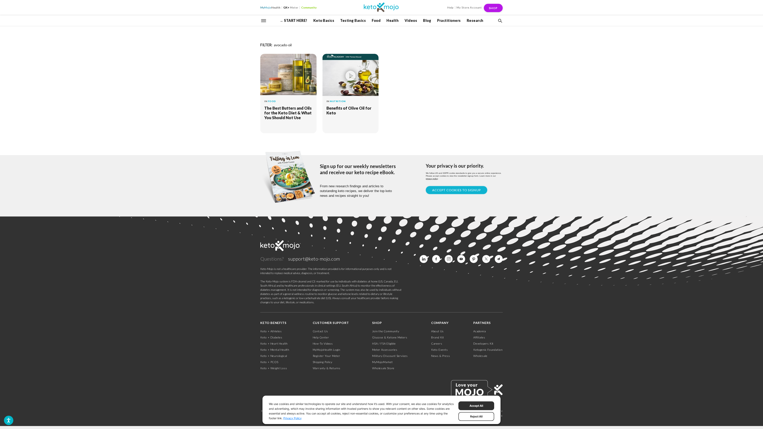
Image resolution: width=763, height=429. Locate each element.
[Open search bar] (500, 21)
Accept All (476, 405)
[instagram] (449, 259)
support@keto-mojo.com (314, 259)
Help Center (321, 337)
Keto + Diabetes (271, 337)
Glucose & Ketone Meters (389, 337)
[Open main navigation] (263, 20)
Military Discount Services (390, 356)
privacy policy (432, 179)
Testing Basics (353, 20)
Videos (411, 20)
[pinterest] (474, 259)
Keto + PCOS (269, 362)
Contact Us (320, 331)
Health (270, 7)
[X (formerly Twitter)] (486, 259)
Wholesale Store (383, 368)
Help (450, 7)
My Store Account (469, 7)
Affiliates (479, 337)
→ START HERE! (293, 20)
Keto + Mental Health (274, 349)
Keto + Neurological (273, 356)
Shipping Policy (322, 362)
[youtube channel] (461, 259)
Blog (427, 20)
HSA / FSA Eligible (384, 343)
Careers (436, 343)
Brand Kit (437, 337)
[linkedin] (424, 259)
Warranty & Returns (326, 368)
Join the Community (385, 331)
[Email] (499, 259)
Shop (493, 8)
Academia (479, 331)
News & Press (440, 356)
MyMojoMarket (382, 362)
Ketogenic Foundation (488, 349)
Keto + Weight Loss (273, 368)
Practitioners (449, 20)
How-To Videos (323, 343)
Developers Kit (483, 343)
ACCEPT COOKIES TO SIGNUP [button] (456, 190)
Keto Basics (323, 20)
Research (475, 20)
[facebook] (436, 259)
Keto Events (439, 349)
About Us (437, 331)
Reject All (476, 416)
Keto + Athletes (271, 331)
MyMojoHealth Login (326, 349)
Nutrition (338, 101)
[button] (500, 21)
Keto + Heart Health (274, 343)
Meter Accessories (384, 349)
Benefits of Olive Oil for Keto (348, 110)
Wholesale (480, 356)
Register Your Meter (326, 356)
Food (376, 20)
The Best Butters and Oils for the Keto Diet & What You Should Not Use (288, 113)
